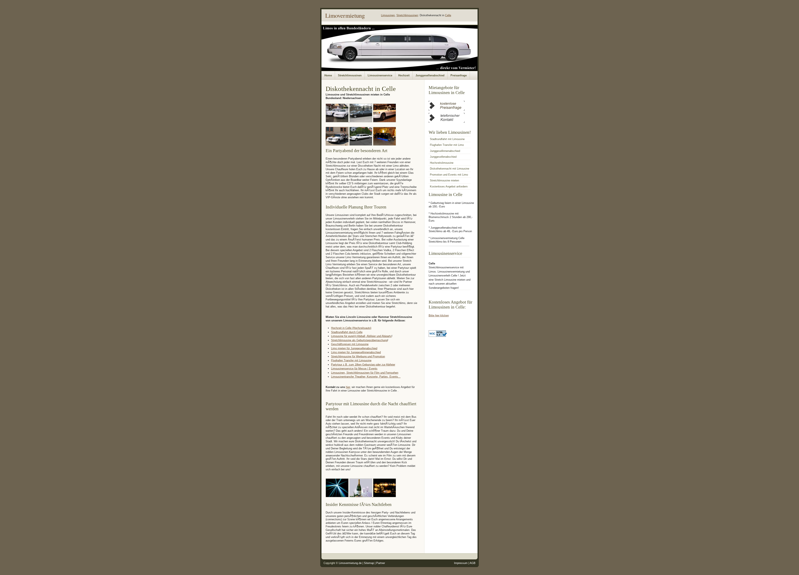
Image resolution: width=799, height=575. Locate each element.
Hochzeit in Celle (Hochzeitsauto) (351, 328)
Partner (380, 563)
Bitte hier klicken (439, 315)
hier (348, 387)
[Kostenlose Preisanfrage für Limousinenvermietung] (447, 109)
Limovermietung (345, 15)
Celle (448, 15)
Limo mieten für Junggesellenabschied (354, 348)
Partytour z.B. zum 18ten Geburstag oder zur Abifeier (363, 364)
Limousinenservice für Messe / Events (354, 368)
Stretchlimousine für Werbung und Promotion (358, 356)
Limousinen (388, 15)
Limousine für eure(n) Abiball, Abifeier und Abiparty (361, 336)
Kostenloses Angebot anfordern (449, 186)
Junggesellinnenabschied (445, 150)
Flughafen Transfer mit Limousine (351, 360)
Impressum (461, 563)
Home (328, 75)
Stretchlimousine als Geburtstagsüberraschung (359, 340)
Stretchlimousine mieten (444, 180)
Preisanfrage (458, 75)
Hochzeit (403, 75)
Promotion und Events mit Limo (449, 174)
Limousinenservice (380, 75)
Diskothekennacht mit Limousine (449, 168)
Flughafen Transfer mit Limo (447, 144)
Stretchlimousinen (407, 15)
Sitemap (369, 563)
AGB (472, 563)
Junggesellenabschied (430, 75)
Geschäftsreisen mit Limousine (349, 344)
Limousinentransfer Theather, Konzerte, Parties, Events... (366, 376)
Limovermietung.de (350, 563)
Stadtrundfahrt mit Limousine (447, 139)
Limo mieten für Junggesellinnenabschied (356, 352)
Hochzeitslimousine (441, 162)
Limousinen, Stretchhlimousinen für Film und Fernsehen (364, 372)
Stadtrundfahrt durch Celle (346, 332)
